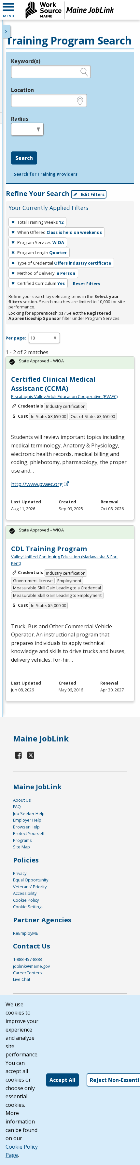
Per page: (16, 338)
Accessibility (24, 893)
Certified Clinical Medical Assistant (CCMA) (53, 384)
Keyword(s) (25, 61)
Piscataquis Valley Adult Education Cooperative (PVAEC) (64, 396)
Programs (22, 840)
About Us (22, 800)
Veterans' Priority (30, 887)
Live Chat (21, 979)
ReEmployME (25, 933)
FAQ (17, 806)
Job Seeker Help (29, 813)
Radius (19, 118)
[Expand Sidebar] (6, 31)
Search (24, 158)
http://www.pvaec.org (37, 484)
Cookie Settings (28, 907)
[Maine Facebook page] (18, 755)
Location (22, 90)
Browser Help (26, 827)
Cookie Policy (26, 900)
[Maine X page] (31, 755)
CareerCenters (27, 973)
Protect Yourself (29, 833)
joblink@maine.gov (31, 966)
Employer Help (27, 820)
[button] (8, 10)
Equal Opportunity (30, 880)
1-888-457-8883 (27, 959)
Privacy (19, 873)
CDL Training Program (49, 548)
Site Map (21, 847)
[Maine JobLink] (70, 10)
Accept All (62, 1080)
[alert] (70, 362)
